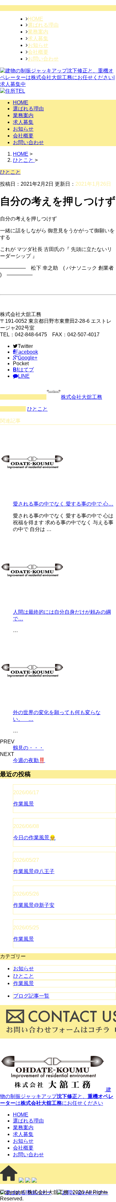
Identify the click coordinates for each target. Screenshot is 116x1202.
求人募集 (38, 38)
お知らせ (38, 45)
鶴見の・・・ (28, 747)
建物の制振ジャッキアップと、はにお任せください (56, 1096)
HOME (35, 19)
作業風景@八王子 (33, 871)
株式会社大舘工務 (81, 397)
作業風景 (23, 803)
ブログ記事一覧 (31, 996)
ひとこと (37, 409)
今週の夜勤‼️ (29, 760)
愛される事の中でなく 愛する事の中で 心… (63, 504)
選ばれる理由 (43, 25)
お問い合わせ (43, 58)
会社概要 (38, 52)
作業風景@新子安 (33, 905)
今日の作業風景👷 (34, 837)
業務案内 (38, 31)
